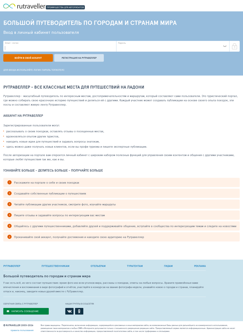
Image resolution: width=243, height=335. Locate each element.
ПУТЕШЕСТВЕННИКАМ (55, 266)
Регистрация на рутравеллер (79, 58)
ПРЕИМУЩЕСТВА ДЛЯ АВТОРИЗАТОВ (65, 7)
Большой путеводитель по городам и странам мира (46, 276)
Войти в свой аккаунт (28, 58)
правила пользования (22, 330)
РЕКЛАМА (200, 266)
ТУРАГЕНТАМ (135, 266)
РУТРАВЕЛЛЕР (11, 266)
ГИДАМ (168, 266)
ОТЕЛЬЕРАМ (98, 266)
